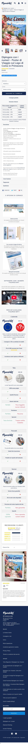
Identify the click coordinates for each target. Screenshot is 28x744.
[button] (5, 68)
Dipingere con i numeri (9, 721)
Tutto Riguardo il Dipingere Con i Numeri (13, 662)
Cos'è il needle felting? (9, 701)
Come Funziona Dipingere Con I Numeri (13, 680)
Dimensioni (4, 80)
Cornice (3, 86)
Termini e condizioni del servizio (11, 654)
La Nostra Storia (7, 632)
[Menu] (25, 3)
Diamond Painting (7, 725)
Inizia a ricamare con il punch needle (12, 694)
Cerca (4, 639)
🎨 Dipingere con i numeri (8, 8)
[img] (6, 583)
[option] (7, 51)
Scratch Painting (7, 728)
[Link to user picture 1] (14, 566)
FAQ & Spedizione (7, 643)
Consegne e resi (7, 636)
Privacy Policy (6, 650)
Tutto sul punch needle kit (10, 697)
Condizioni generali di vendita (10, 647)
